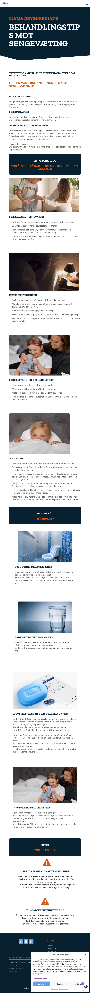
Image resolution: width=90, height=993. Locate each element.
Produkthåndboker (16, 968)
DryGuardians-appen (59, 815)
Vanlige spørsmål (15, 971)
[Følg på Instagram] (26, 941)
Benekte (60, 984)
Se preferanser (78, 984)
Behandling (13, 965)
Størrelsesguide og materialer (20, 962)
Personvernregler (63, 989)
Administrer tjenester (40, 978)
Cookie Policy (54, 989)
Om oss (50, 946)
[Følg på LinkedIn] (31, 941)
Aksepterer (42, 984)
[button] (86, 955)
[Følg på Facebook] (21, 941)
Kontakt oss (51, 949)
